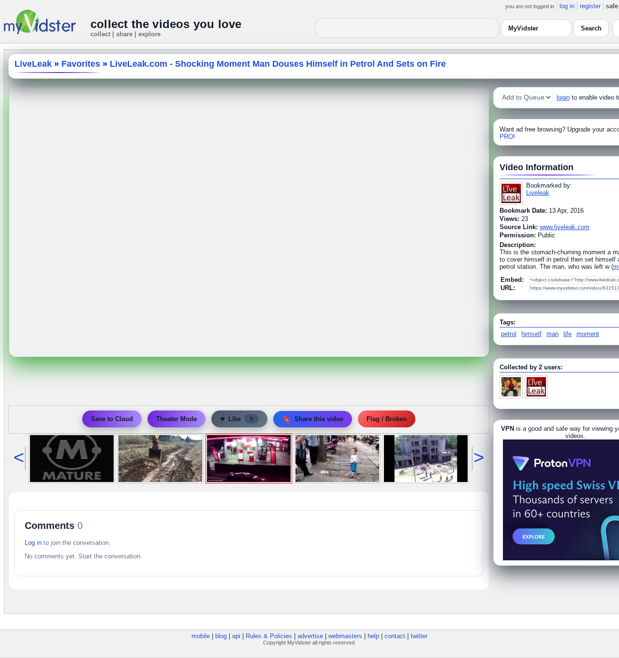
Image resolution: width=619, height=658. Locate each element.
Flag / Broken (387, 419)
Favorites (80, 64)
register (590, 6)
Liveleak (537, 192)
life (567, 333)
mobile (201, 636)
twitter (419, 636)
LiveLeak (33, 64)
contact (394, 636)
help (373, 636)
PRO (506, 136)
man (552, 333)
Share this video (312, 419)
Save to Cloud (112, 419)
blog (221, 636)
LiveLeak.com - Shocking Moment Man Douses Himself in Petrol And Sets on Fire (278, 64)
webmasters (345, 636)
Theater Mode (176, 419)
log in (567, 6)
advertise (310, 636)
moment (587, 333)
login (563, 97)
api (236, 636)
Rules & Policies (269, 636)
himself (531, 333)
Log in (33, 542)
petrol (508, 333)
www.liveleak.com (565, 227)
